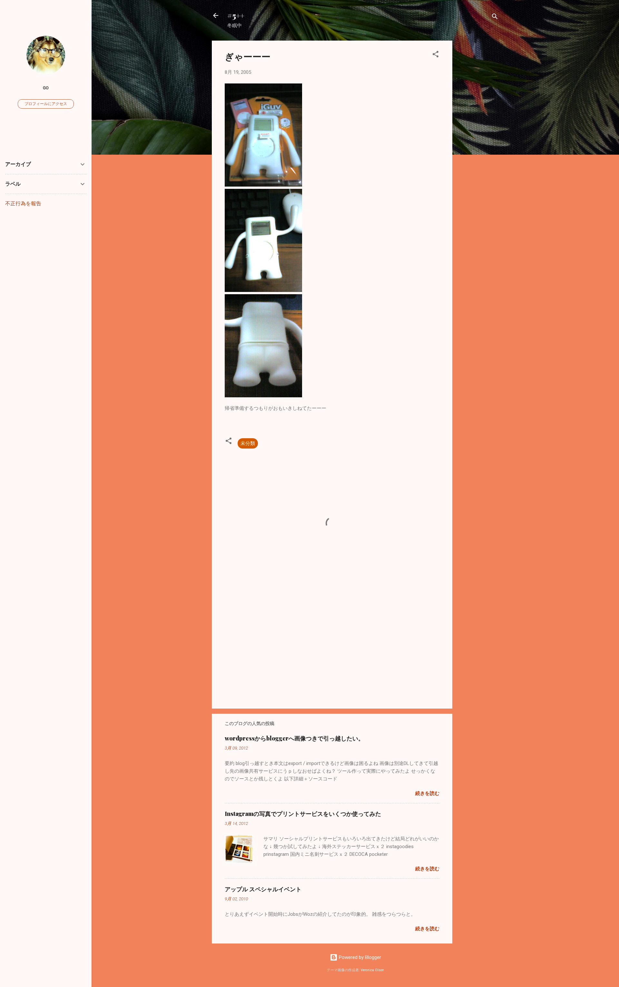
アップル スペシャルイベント (263, 889)
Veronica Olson (372, 970)
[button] (435, 55)
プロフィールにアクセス (46, 104)
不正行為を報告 (23, 203)
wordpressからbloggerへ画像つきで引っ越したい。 (294, 738)
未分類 (248, 443)
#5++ (235, 15)
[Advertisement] (478, 137)
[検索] (495, 17)
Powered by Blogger (359, 957)
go (46, 87)
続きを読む (427, 793)
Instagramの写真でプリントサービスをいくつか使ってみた (303, 814)
